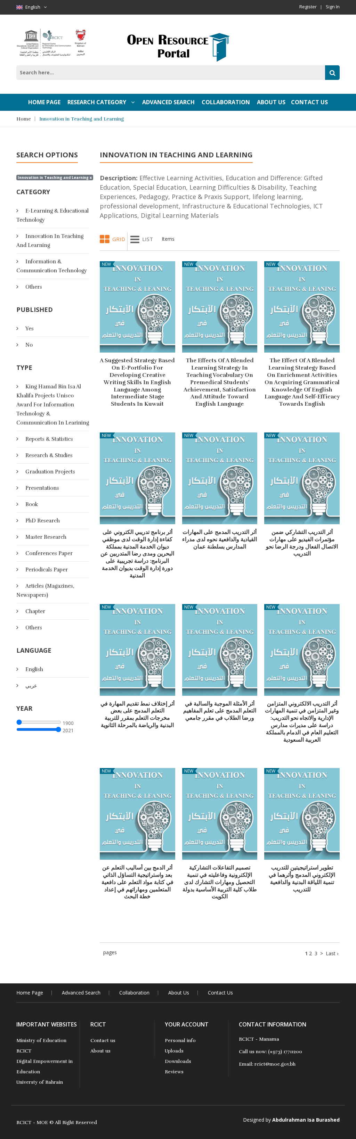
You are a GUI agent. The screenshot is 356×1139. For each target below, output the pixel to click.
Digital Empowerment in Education (44, 1066)
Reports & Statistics (49, 439)
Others (33, 287)
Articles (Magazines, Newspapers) (45, 590)
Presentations (42, 488)
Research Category (97, 102)
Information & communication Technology (51, 266)
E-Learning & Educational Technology (52, 215)
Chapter (35, 611)
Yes (29, 328)
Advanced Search (168, 102)
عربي (31, 686)
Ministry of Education (41, 1040)
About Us (271, 102)
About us (100, 1051)
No (29, 345)
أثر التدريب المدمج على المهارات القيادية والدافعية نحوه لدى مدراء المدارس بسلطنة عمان (219, 539)
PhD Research (42, 521)
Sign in (333, 6)
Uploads (174, 1051)
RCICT (24, 1051)
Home (23, 119)
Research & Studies (49, 455)
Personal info (180, 1040)
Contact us (102, 1040)
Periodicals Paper (46, 570)
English (32, 7)
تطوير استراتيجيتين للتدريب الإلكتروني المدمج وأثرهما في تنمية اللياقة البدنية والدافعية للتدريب (302, 878)
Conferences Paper (49, 553)
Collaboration (226, 102)
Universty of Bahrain (39, 1082)
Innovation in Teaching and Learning (81, 119)
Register (308, 6)
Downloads (178, 1061)
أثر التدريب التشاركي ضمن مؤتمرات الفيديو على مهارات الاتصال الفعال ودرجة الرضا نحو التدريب (302, 543)
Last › (332, 953)
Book (31, 504)
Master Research (45, 537)
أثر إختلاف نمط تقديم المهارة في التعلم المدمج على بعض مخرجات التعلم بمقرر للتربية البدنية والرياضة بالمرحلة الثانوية (137, 714)
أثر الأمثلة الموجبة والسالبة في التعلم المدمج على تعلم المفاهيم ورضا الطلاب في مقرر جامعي (219, 711)
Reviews (174, 1072)
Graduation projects (50, 472)
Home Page (44, 102)
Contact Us (309, 102)
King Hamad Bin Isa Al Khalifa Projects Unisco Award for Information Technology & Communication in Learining (52, 404)
